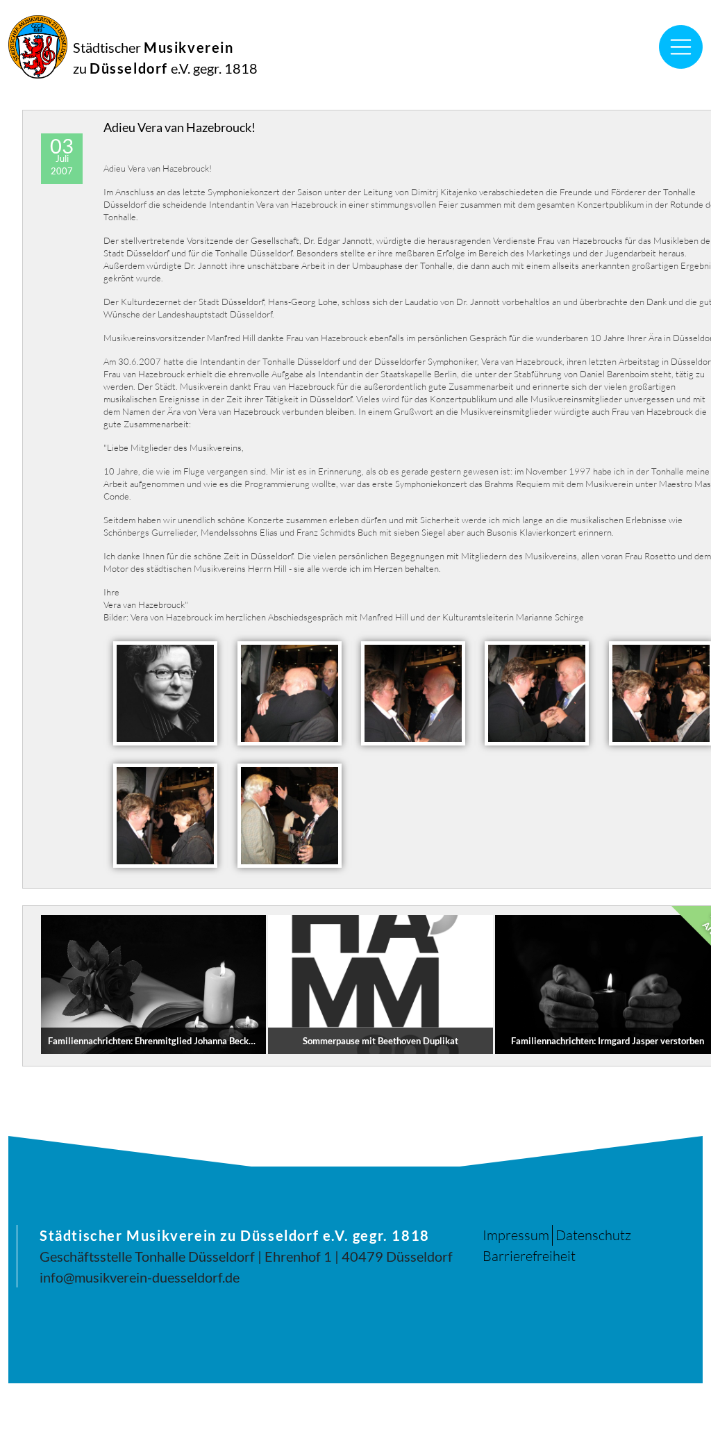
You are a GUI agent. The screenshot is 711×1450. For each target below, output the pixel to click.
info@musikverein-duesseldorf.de (140, 1277)
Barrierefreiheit (529, 1255)
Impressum (516, 1235)
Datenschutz (593, 1235)
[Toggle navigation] (681, 47)
